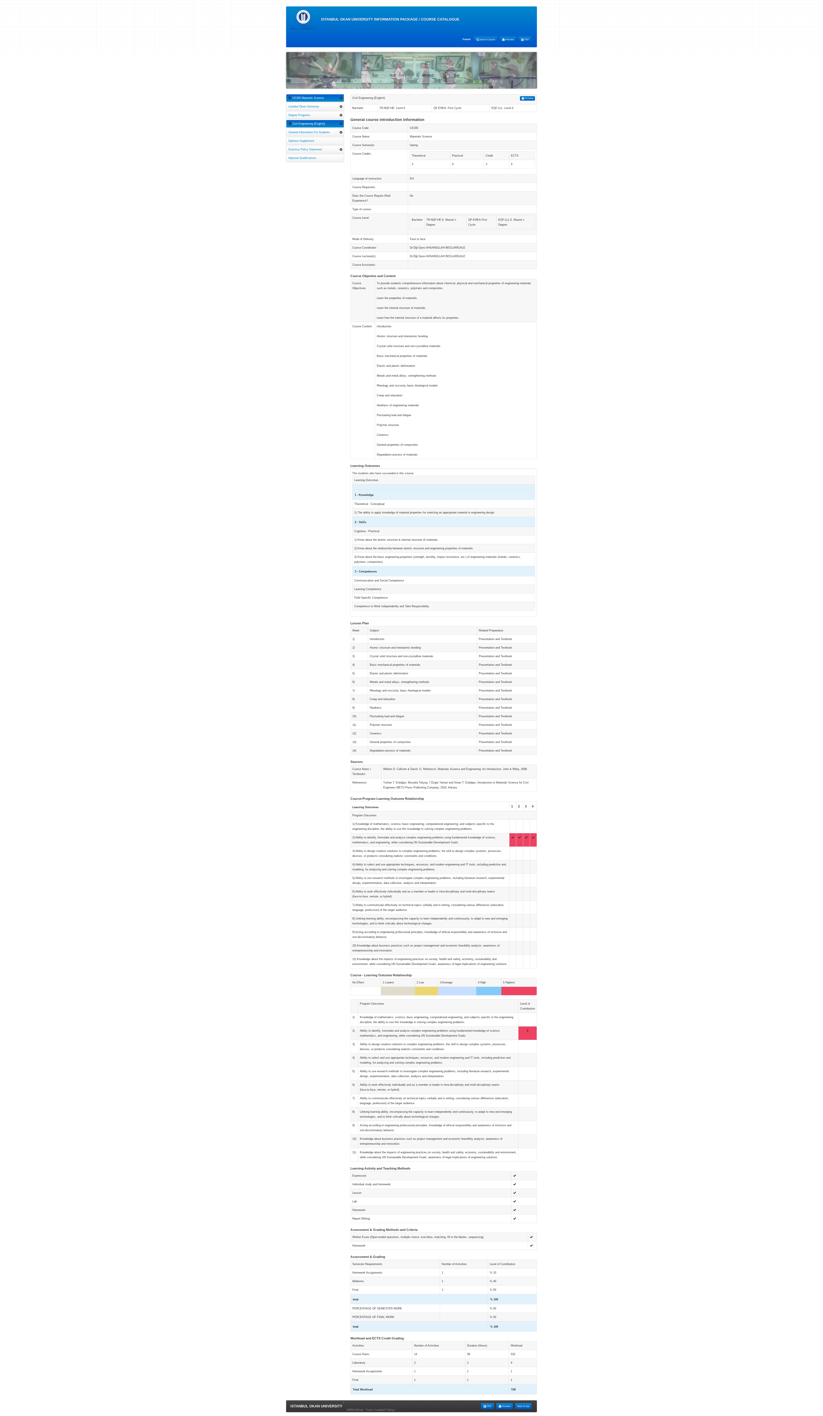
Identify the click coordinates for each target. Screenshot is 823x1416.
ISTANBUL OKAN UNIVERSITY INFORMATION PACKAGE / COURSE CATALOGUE (389, 19)
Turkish (466, 39)
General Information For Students (309, 132)
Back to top (523, 1406)
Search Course (487, 39)
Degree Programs (299, 115)
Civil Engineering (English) (308, 123)
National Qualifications (302, 158)
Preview (509, 39)
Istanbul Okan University (303, 106)
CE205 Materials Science (307, 98)
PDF (526, 39)
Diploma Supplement (301, 140)
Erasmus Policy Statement (305, 149)
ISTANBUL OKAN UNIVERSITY (316, 1406)
